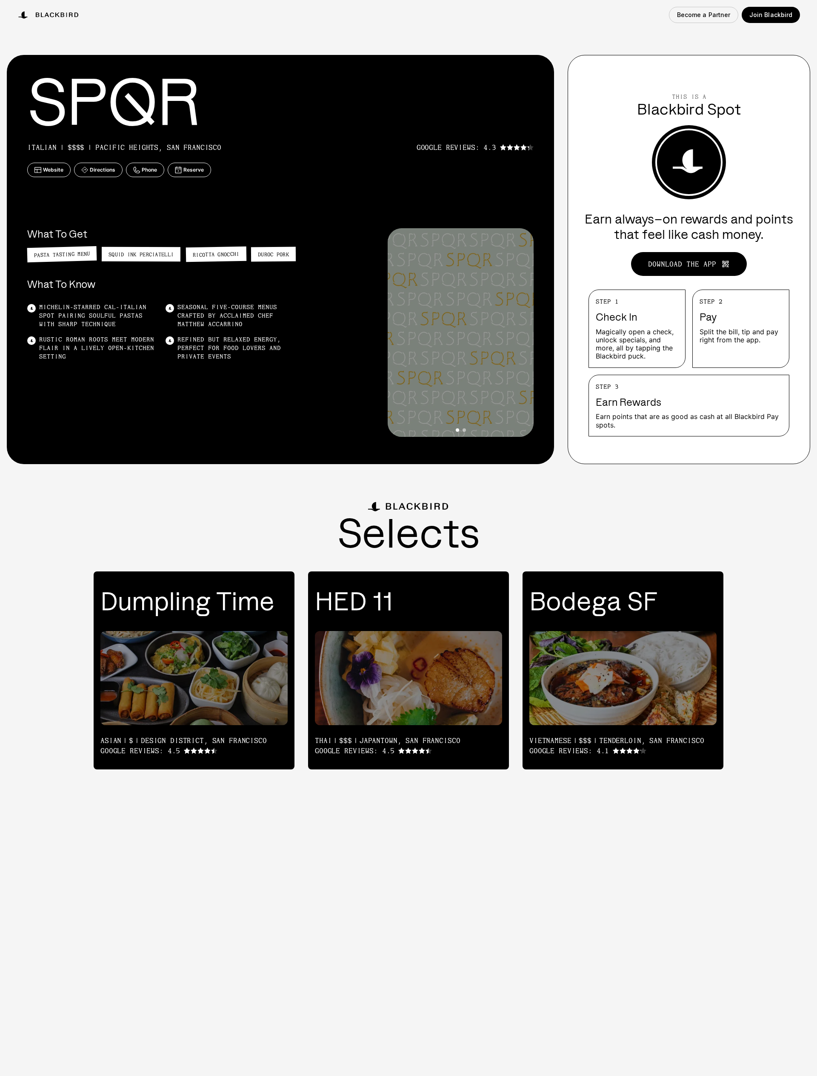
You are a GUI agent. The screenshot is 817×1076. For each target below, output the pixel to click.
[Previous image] (401, 332)
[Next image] (519, 332)
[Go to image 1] (457, 430)
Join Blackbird (770, 14)
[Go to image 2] (464, 430)
